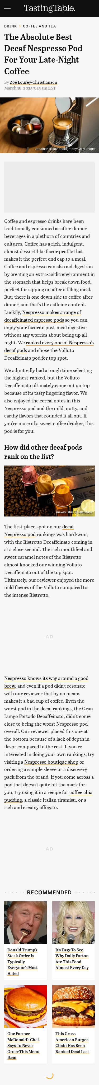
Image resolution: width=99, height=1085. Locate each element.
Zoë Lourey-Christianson (33, 82)
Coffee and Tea (39, 26)
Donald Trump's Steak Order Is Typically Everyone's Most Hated (22, 961)
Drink (10, 26)
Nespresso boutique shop (51, 761)
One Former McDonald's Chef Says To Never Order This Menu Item (23, 1045)
